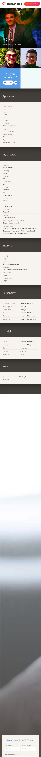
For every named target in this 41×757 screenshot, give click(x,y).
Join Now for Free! (32, 4)
